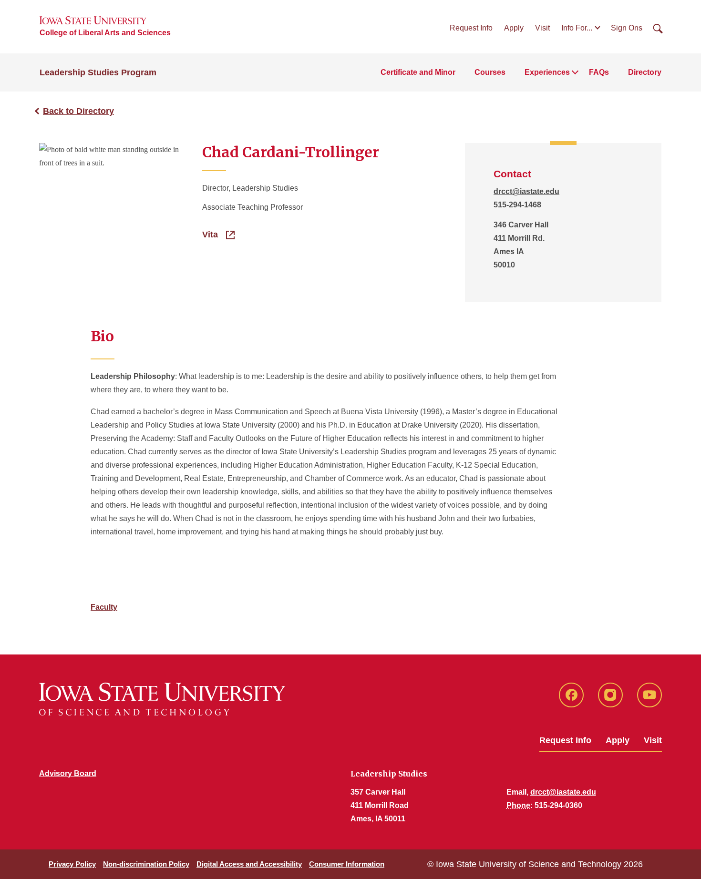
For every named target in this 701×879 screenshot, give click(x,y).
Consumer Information (346, 864)
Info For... (576, 28)
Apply (514, 28)
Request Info (471, 28)
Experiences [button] (547, 72)
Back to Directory (78, 111)
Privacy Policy (72, 864)
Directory (644, 72)
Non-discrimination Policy (146, 864)
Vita (211, 234)
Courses (489, 72)
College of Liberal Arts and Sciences (105, 33)
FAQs (599, 72)
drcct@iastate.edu (526, 191)
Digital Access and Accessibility (249, 864)
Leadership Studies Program (98, 72)
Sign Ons (626, 28)
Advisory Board (67, 773)
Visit (542, 28)
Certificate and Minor (418, 72)
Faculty (104, 607)
